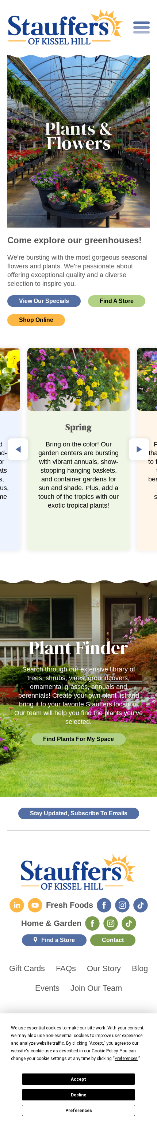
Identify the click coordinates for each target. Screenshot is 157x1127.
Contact (113, 940)
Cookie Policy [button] (105, 1050)
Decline (78, 1095)
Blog (140, 968)
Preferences (78, 1110)
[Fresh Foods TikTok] (140, 905)
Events (47, 988)
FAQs (66, 968)
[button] (18, 449)
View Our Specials (44, 301)
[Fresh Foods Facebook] (104, 905)
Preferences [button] (126, 1058)
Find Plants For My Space (78, 739)
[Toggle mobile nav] (141, 27)
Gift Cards (27, 968)
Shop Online (36, 320)
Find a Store (58, 940)
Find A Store (117, 301)
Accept (78, 1079)
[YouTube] (35, 905)
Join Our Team (96, 988)
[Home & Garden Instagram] (110, 923)
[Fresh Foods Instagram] (122, 905)
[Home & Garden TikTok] (129, 923)
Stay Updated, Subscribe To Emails (78, 813)
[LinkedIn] (16, 905)
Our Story (104, 968)
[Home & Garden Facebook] (92, 923)
